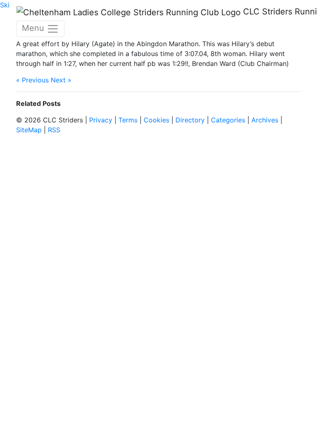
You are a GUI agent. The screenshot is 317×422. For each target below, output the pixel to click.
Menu (34, 28)
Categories (228, 120)
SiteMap (29, 130)
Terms (127, 120)
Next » (61, 80)
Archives (264, 120)
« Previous (32, 80)
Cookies (156, 120)
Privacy (100, 120)
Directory (190, 120)
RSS (54, 130)
